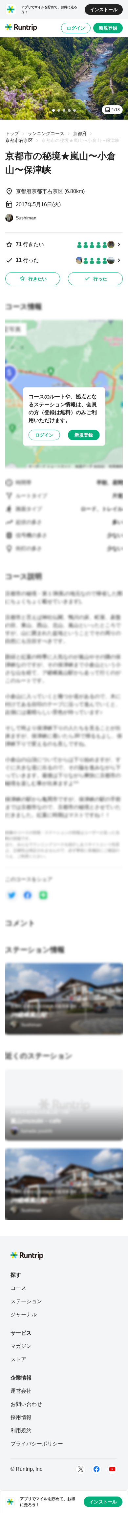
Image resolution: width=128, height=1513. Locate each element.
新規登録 (108, 28)
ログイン (76, 28)
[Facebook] (96, 1469)
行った (100, 278)
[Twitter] (80, 1469)
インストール (103, 9)
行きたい (37, 278)
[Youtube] (112, 1469)
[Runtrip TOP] (21, 28)
